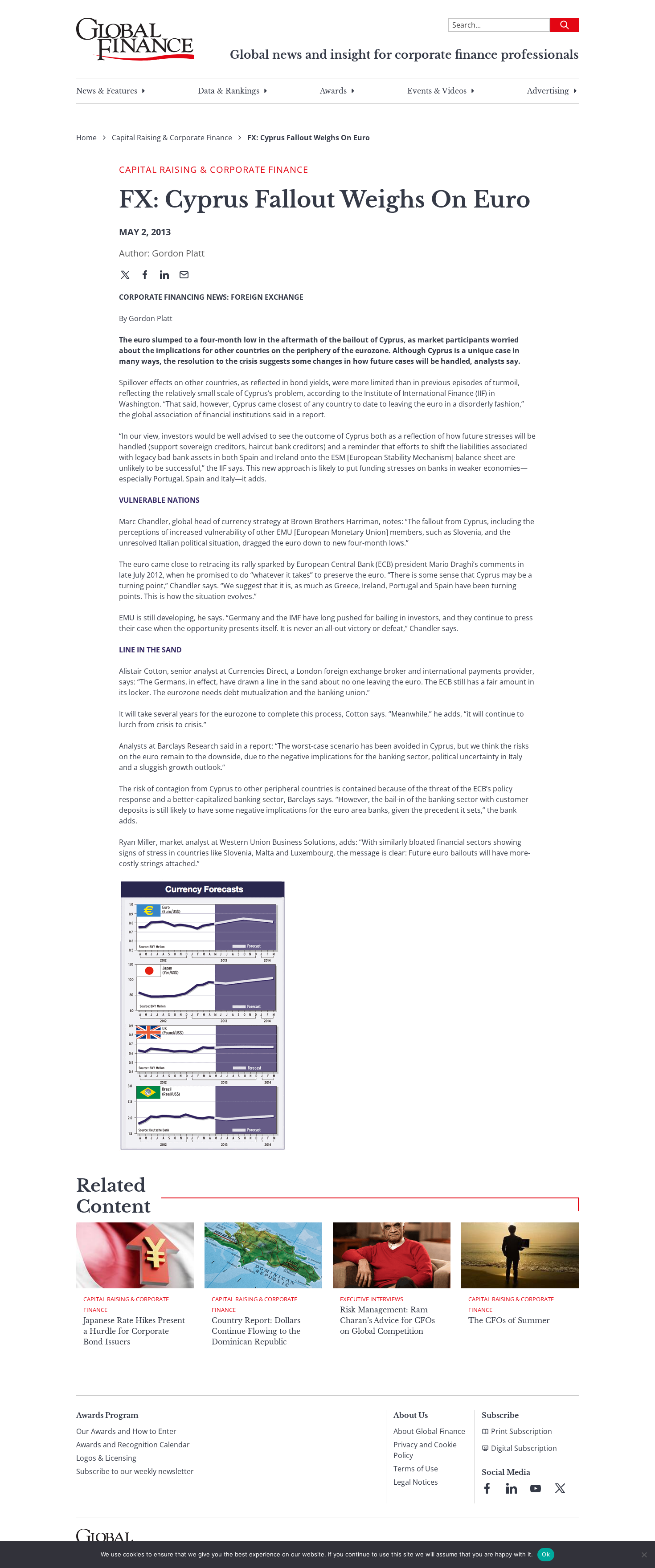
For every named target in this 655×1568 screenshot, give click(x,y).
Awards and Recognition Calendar (133, 1445)
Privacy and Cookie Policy (425, 1450)
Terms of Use (415, 1469)
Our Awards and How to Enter (126, 1431)
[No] (643, 1554)
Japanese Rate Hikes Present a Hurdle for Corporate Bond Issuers (134, 1331)
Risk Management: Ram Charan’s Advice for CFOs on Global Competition (387, 1320)
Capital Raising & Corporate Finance (172, 138)
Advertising (548, 90)
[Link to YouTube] (535, 1488)
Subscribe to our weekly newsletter (135, 1471)
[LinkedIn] (168, 275)
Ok (546, 1554)
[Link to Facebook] (487, 1488)
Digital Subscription (524, 1448)
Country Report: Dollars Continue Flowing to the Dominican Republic (256, 1331)
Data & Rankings (228, 90)
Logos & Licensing (106, 1458)
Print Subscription (521, 1431)
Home (86, 138)
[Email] (187, 275)
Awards (333, 90)
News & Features (106, 90)
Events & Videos (437, 90)
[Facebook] (148, 275)
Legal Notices (415, 1482)
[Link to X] (560, 1488)
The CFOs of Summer (509, 1320)
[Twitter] (129, 275)
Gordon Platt (178, 253)
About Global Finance (429, 1431)
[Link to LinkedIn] (511, 1488)
